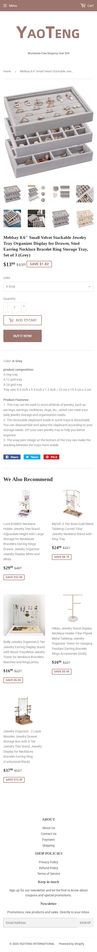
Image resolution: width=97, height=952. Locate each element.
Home (7, 71)
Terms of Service (48, 873)
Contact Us (48, 834)
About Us (48, 828)
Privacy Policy (48, 862)
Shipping (48, 845)
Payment (48, 839)
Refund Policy (48, 868)
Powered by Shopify (71, 943)
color (6, 277)
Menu (13, 5)
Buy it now (22, 336)
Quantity (9, 298)
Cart (90, 5)
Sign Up (85, 923)
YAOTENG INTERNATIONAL (37, 943)
